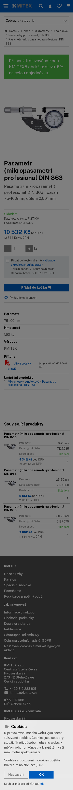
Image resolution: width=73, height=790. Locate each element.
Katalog (10, 579)
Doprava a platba (17, 624)
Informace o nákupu (19, 612)
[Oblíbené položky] (59, 6)
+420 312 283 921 (22, 689)
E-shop (25, 31)
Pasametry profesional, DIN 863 (29, 35)
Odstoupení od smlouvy (21, 635)
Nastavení (16, 775)
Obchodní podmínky (19, 618)
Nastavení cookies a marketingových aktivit (32, 648)
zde (42, 783)
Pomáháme (12, 591)
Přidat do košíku (34, 287)
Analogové (61, 31)
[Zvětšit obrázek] (36, 119)
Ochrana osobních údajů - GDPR (27, 640)
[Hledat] (40, 6)
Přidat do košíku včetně (33, 267)
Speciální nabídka (17, 585)
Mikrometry (41, 31)
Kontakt (10, 658)
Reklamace (12, 629)
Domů (13, 31)
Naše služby (13, 574)
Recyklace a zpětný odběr (24, 596)
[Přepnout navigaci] (6, 6)
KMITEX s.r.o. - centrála (22, 711)
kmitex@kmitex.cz (23, 693)
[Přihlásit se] (50, 6)
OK (41, 775)
